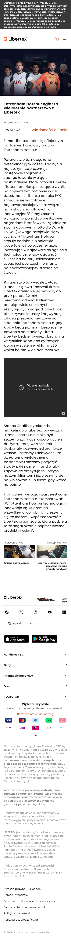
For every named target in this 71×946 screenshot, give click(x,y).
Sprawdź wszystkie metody (35, 714)
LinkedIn (64, 614)
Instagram (36, 614)
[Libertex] (26, 39)
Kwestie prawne (15, 889)
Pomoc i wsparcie (16, 895)
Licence (35, 889)
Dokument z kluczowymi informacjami (29, 901)
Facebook (7, 614)
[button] (65, 39)
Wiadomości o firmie (49, 130)
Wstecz (13, 130)
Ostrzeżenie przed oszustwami (24, 907)
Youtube (50, 614)
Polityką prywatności (18, 913)
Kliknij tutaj (47, 23)
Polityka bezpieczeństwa (21, 920)
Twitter (22, 614)
